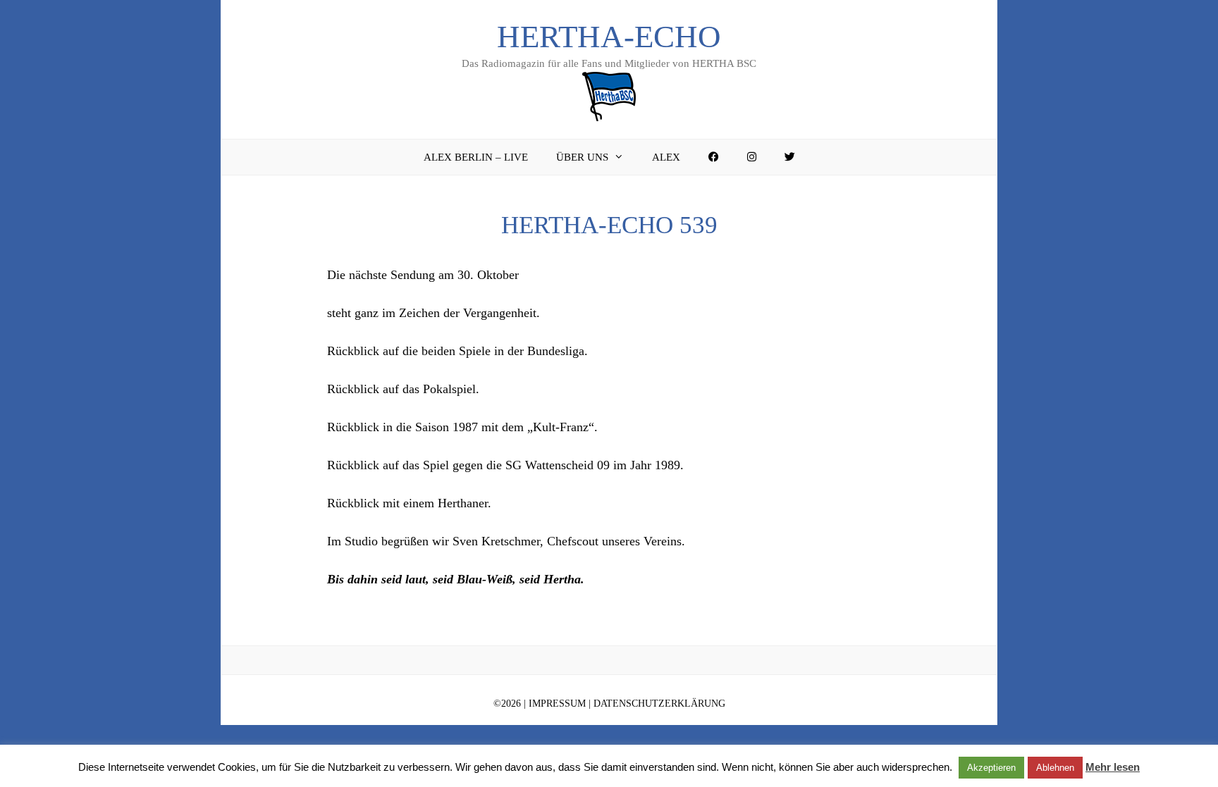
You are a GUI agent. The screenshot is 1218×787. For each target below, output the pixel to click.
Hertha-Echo (609, 36)
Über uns (582, 157)
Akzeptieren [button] (991, 767)
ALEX (666, 157)
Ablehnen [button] (1055, 767)
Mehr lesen (1112, 767)
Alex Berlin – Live (476, 157)
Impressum (557, 703)
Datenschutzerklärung (659, 703)
